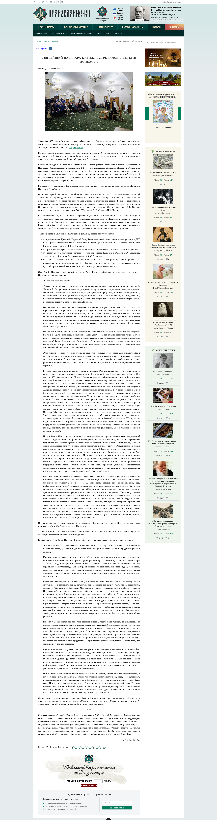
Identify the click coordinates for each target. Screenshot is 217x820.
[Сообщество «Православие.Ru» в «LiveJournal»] (47, 2)
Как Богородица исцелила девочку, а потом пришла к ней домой (163, 442)
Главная (38, 41)
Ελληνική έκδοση (120, 9)
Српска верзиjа (120, 14)
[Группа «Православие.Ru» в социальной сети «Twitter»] (43, 2)
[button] (137, 20)
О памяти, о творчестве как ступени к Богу (163, 208)
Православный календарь (102, 20)
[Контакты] (62, 2)
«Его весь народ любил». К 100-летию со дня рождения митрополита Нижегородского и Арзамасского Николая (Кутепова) (163, 482)
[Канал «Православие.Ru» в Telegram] (55, 2)
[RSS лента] (59, 2)
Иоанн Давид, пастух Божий (163, 371)
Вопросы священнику (132, 27)
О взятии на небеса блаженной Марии (163, 172)
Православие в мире (58, 33)
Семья (98, 33)
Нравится (44, 48)
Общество (108, 33)
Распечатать (138, 41)
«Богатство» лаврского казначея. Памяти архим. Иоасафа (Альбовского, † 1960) (163, 322)
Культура (118, 33)
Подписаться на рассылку (175, 2)
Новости (156, 27)
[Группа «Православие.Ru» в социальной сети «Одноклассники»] (39, 2)
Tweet (37, 48)
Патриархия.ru (76, 147)
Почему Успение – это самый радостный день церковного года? (163, 246)
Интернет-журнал (105, 27)
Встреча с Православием (76, 27)
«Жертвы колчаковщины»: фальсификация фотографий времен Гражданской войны (163, 523)
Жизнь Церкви (41, 33)
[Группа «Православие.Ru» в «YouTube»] (51, 2)
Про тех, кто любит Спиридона (163, 406)
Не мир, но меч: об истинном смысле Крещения (163, 283)
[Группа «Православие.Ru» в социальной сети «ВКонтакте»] (35, 2)
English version (120, 19)
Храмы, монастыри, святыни (81, 33)
